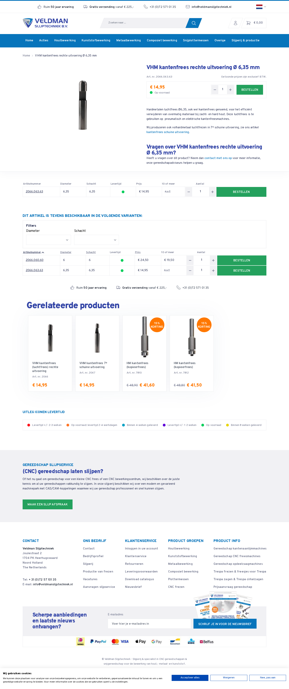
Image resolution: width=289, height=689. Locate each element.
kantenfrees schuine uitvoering (167, 132)
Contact (89, 549)
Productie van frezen (98, 572)
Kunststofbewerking (182, 556)
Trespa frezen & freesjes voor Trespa (240, 572)
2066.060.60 (34, 260)
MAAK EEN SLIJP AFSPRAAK (48, 505)
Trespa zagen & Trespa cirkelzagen (238, 579)
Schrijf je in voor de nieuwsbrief (225, 624)
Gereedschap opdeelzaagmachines (238, 564)
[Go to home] (45, 23)
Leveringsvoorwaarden (141, 572)
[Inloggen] (236, 23)
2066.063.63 (34, 192)
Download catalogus (139, 579)
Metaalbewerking (180, 564)
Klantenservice (135, 556)
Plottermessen (178, 579)
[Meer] (230, 89)
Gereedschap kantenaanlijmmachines (240, 549)
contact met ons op (218, 158)
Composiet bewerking (183, 572)
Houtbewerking (179, 549)
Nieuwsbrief (133, 587)
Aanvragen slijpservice (99, 587)
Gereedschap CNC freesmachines (237, 556)
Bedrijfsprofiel (93, 556)
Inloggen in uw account (141, 549)
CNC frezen (176, 587)
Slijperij (88, 564)
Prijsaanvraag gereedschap (233, 587)
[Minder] (215, 89)
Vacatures (90, 579)
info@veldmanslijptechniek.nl (212, 7)
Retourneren (134, 564)
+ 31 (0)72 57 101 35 (43, 580)
